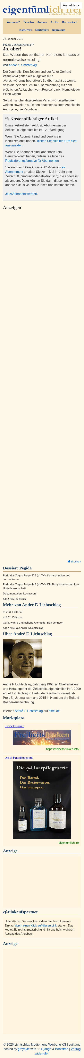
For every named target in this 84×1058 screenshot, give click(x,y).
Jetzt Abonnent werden (21, 194)
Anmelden (70, 5)
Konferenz (25, 30)
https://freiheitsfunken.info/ (62, 749)
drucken (75, 561)
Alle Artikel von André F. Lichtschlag (23, 628)
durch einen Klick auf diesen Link (36, 925)
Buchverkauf (69, 22)
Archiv (55, 22)
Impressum (58, 30)
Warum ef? (13, 22)
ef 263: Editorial (12, 612)
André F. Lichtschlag (23, 65)
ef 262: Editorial (12, 617)
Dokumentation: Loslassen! (20, 593)
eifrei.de (54, 711)
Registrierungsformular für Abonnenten (32, 160)
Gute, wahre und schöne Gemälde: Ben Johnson (33, 622)
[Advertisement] (42, 386)
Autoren (42, 22)
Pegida (25, 568)
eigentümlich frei (69, 842)
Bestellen (28, 22)
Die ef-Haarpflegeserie (19, 757)
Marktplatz (42, 30)
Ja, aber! (18, 47)
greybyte (24, 1049)
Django (46, 1049)
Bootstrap (61, 1049)
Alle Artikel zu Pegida (15, 599)
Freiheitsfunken (14, 726)
